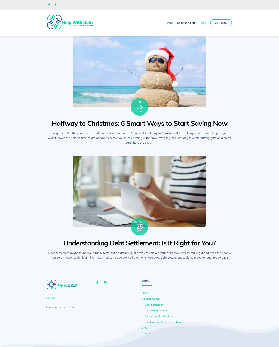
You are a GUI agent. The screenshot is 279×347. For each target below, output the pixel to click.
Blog (203, 22)
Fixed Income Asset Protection (163, 322)
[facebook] (49, 4)
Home (169, 22)
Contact (221, 22)
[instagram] (57, 4)
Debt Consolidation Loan (159, 316)
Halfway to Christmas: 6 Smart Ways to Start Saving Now (139, 123)
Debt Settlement (154, 304)
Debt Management (156, 310)
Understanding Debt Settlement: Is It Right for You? (139, 243)
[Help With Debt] (70, 29)
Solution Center (151, 298)
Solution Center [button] (186, 22)
